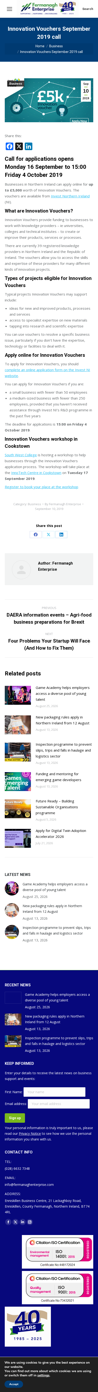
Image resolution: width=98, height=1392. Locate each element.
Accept (13, 1384)
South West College (21, 454)
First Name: (14, 1092)
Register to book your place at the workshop (41, 486)
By (63, 504)
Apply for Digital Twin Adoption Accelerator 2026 (61, 833)
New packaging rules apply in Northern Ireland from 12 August (62, 720)
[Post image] (18, 695)
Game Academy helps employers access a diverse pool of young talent (63, 693)
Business (15, 83)
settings (43, 1375)
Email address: (16, 1103)
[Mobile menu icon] (9, 9)
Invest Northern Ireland (70, 196)
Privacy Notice (30, 1133)
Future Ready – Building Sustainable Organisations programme (57, 807)
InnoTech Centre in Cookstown (36, 472)
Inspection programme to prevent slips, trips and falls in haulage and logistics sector (64, 750)
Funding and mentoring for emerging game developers (58, 776)
